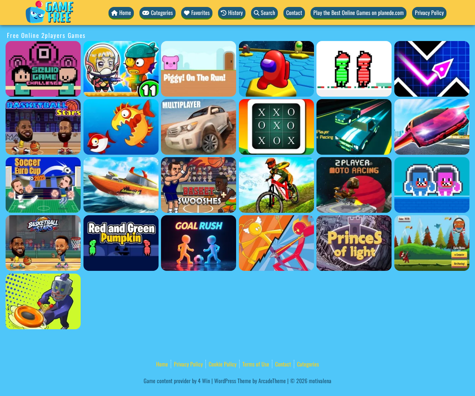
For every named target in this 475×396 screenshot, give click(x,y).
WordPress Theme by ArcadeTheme (250, 381)
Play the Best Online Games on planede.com (358, 12)
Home (162, 364)
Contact (294, 12)
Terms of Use (255, 364)
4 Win (204, 381)
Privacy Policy (429, 12)
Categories (308, 364)
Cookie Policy (222, 364)
